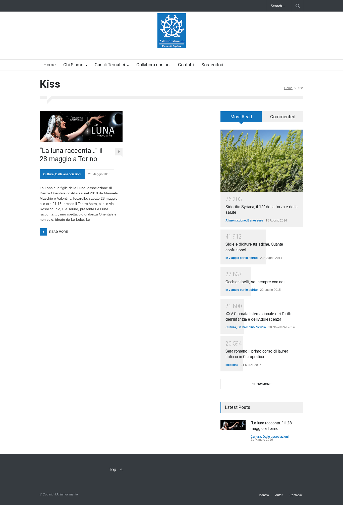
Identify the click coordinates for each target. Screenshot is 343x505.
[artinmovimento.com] (171, 40)
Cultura (48, 174)
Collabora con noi (153, 64)
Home (49, 64)
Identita (264, 495)
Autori (279, 495)
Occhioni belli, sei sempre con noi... (256, 281)
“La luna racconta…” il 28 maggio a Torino (71, 155)
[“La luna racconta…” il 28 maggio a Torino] (81, 126)
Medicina (231, 365)
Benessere (255, 220)
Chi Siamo (73, 64)
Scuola (261, 327)
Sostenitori (212, 64)
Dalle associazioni (68, 174)
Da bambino (246, 327)
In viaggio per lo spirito (241, 258)
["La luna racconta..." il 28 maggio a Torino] (233, 425)
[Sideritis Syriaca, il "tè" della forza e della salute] (261, 161)
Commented (282, 116)
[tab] (241, 118)
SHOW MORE (261, 384)
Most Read (241, 116)
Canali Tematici (110, 64)
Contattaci (296, 495)
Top (112, 469)
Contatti (186, 64)
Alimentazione (235, 220)
